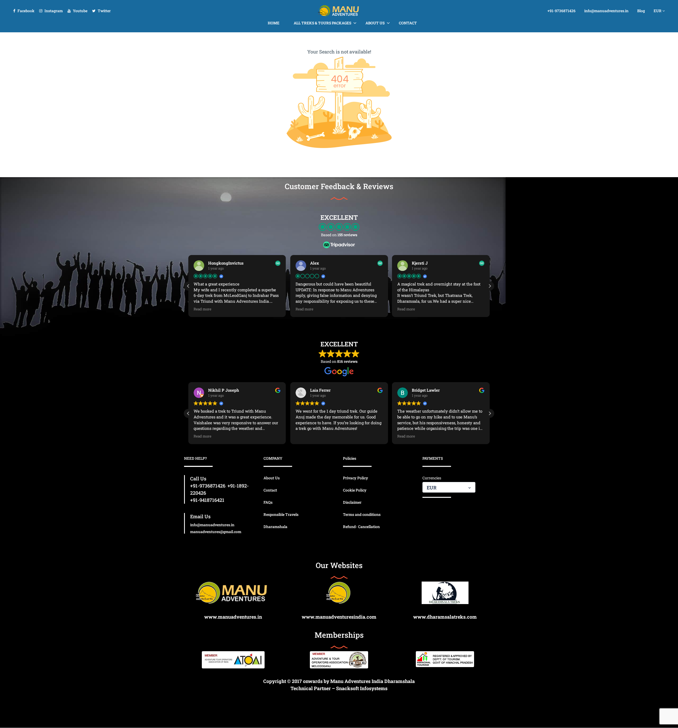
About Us (375, 22)
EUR (658, 10)
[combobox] (448, 487)
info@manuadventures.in (606, 10)
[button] (490, 286)
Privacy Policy (355, 477)
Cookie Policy (355, 490)
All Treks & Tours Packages (322, 22)
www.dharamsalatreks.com (445, 617)
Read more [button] (202, 309)
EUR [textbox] (431, 487)
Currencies (431, 477)
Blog (641, 10)
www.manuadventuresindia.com (339, 617)
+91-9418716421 (207, 500)
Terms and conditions (362, 514)
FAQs (268, 502)
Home (273, 22)
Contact (408, 22)
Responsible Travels (281, 514)
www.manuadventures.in (233, 617)
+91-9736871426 (561, 10)
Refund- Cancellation (361, 526)
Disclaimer (352, 502)
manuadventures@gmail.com (215, 531)
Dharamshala (275, 526)
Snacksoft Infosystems (361, 688)
